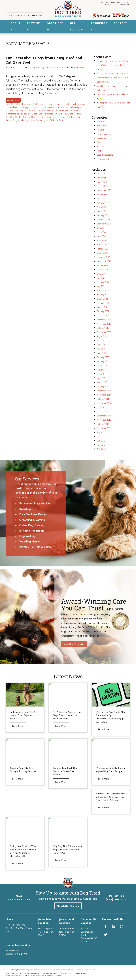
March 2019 (102, 307)
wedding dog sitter (41, 120)
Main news (79, 67)
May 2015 (101, 378)
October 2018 (103, 328)
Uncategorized (103, 159)
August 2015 (102, 369)
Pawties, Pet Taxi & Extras (35, 547)
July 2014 (100, 407)
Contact (120, 23)
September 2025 (104, 194)
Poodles (70, 117)
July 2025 (101, 198)
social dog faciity (25, 120)
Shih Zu (80, 117)
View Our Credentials (74, 644)
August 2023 (102, 269)
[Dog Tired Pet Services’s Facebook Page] (105, 926)
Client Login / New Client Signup (25, 15)
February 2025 (103, 215)
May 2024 (101, 236)
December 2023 (104, 257)
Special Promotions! (105, 154)
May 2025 (101, 202)
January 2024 (102, 252)
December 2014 (104, 390)
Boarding (25, 509)
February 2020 (103, 302)
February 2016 (103, 361)
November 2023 (104, 261)
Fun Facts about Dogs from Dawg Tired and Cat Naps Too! (44, 60)
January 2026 (102, 186)
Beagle (14, 104)
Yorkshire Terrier (57, 120)
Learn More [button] (17, 726)
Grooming (35, 117)
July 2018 (100, 340)
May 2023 (101, 277)
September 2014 (104, 403)
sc (76, 117)
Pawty (99, 142)
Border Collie (32, 104)
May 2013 (101, 444)
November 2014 (104, 394)
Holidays (100, 129)
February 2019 (103, 311)
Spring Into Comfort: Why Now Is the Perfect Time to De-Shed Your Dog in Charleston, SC (112, 77)
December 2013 (104, 415)
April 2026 (101, 177)
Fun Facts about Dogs (63, 113)
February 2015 (103, 386)
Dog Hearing (60, 110)
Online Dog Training (31, 525)
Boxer (41, 104)
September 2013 (104, 428)
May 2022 (101, 286)
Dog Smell (71, 110)
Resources (99, 23)
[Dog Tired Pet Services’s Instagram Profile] (121, 926)
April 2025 (101, 207)
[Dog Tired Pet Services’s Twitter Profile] (105, 934)
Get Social (75, 26)
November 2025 (104, 190)
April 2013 (101, 449)
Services (34, 23)
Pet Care (100, 146)
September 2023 (104, 265)
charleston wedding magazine (19, 110)
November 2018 (104, 323)
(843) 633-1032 (101, 16)
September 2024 (104, 223)
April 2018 (101, 348)
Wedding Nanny (29, 542)
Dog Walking (27, 536)
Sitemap (59, 975)
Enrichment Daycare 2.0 (34, 504)
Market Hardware (47, 975)
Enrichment (101, 121)
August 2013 (102, 432)
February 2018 (103, 357)
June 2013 (101, 440)
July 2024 (101, 227)
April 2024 (101, 240)
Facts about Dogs (45, 113)
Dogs (34, 113)
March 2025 (102, 211)
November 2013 (104, 419)
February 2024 (103, 248)
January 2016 (102, 365)
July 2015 (100, 374)
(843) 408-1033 (120, 16)
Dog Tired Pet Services (51, 67)
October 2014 (103, 399)
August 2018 (102, 336)
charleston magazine (59, 107)
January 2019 (102, 315)
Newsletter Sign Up (68, 906)
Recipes (100, 150)
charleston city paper (21, 107)
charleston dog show (40, 107)
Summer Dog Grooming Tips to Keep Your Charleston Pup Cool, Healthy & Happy (113, 65)
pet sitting (62, 117)
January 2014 (102, 411)
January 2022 (102, 298)
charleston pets (75, 107)
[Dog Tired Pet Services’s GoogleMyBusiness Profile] (113, 926)
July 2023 (101, 273)
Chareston (56, 104)
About (15, 23)
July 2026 (101, 173)
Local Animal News (104, 134)
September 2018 (104, 332)
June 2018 (101, 344)
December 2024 (104, 219)
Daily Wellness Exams (32, 514)
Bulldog (48, 104)
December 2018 (104, 319)
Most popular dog (49, 117)
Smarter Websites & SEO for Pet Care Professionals (22, 975)
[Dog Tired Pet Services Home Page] (68, 9)
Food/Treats (102, 125)
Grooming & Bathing (32, 520)
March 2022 (102, 290)
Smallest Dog (11, 120)
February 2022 (103, 294)
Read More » (13, 100)
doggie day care (24, 113)
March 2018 (102, 353)
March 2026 (102, 182)
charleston (66, 104)
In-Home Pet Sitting (31, 531)
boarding (21, 104)
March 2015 (102, 382)
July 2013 (100, 436)
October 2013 (103, 424)
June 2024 (101, 232)
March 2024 (102, 244)
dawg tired (37, 110)
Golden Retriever (22, 117)
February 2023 (103, 282)
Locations (55, 23)
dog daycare (47, 110)
